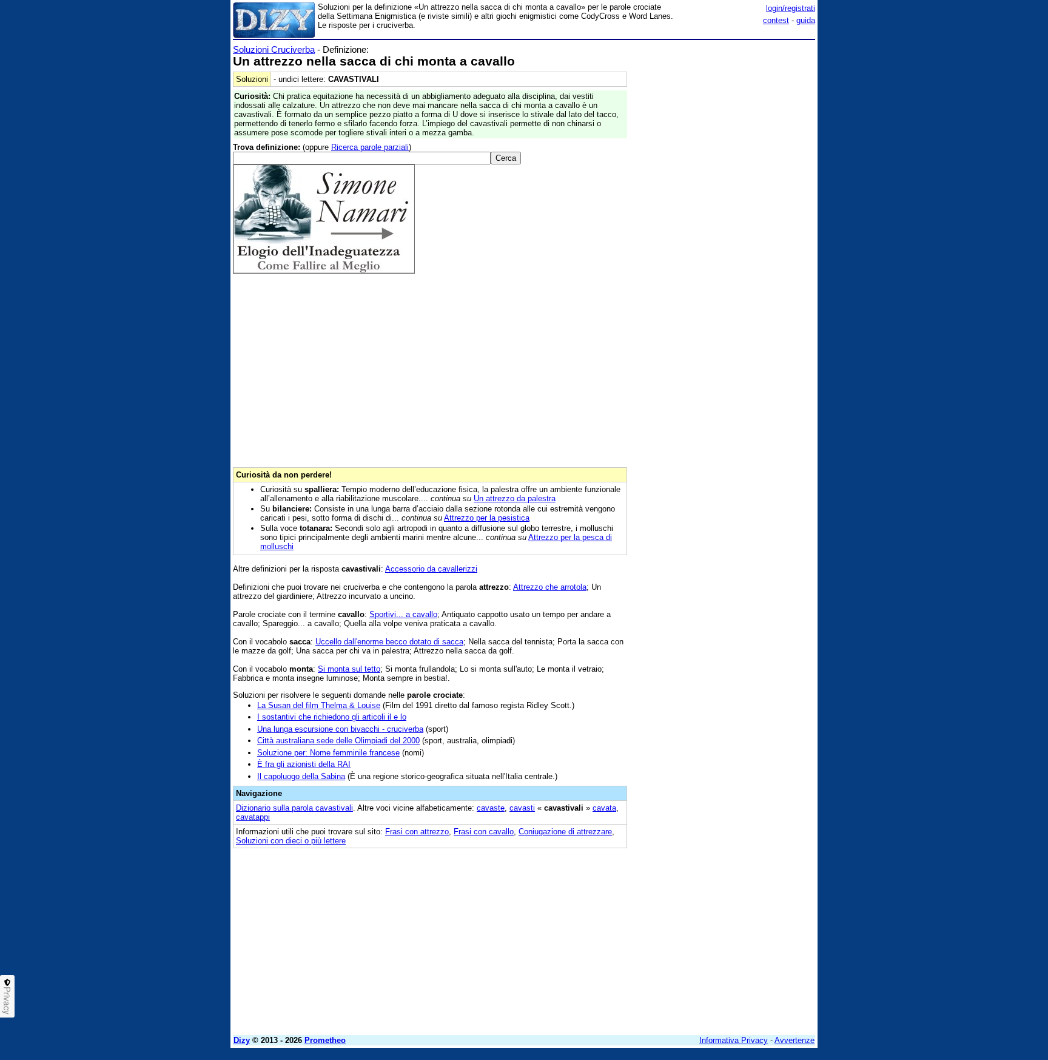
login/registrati (790, 8)
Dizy (241, 1040)
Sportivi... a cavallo (403, 614)
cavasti (522, 807)
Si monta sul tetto (349, 668)
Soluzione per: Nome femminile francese (328, 752)
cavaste (491, 807)
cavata (604, 807)
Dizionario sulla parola (294, 807)
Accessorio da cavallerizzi (431, 568)
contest (776, 20)
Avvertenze (794, 1040)
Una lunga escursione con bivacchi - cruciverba (340, 729)
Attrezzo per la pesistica (486, 517)
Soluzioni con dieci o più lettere (291, 840)
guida (805, 20)
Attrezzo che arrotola (549, 587)
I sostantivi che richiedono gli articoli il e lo (331, 716)
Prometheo (325, 1040)
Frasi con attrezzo (417, 831)
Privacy (7, 1000)
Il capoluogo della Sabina (301, 776)
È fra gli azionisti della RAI (304, 764)
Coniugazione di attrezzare (565, 831)
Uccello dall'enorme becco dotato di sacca (389, 641)
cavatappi (253, 817)
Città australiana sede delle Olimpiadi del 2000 (338, 740)
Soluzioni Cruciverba (274, 49)
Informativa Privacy (733, 1040)
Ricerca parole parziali (370, 147)
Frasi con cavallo (484, 831)
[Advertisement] (724, 226)
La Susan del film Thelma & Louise (318, 705)
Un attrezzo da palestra (515, 498)
